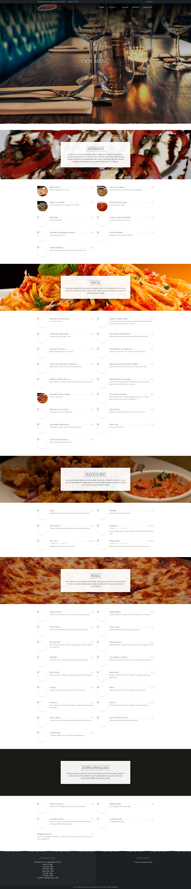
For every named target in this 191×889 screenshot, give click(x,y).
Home (102, 7)
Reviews (136, 7)
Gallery (125, 7)
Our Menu (112, 7)
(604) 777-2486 (73, 2)
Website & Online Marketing (110, 887)
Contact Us (149, 1)
